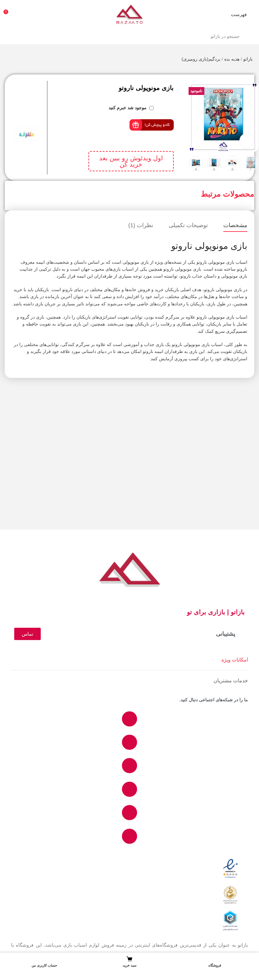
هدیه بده (231, 59)
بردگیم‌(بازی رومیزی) (201, 59)
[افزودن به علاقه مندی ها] (44, 96)
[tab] (235, 225)
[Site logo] (129, 13)
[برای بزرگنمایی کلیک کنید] (246, 140)
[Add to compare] (44, 84)
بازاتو (248, 59)
